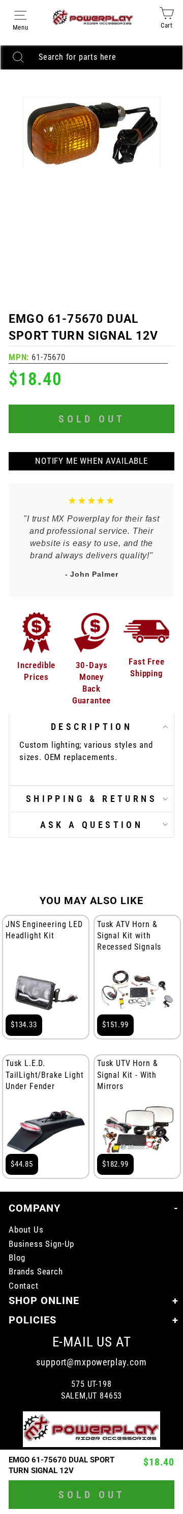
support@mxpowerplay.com (91, 1362)
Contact (24, 1286)
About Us (26, 1230)
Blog (17, 1258)
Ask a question (91, 824)
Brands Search (36, 1271)
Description (91, 726)
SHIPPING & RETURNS (91, 798)
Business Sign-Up (41, 1244)
